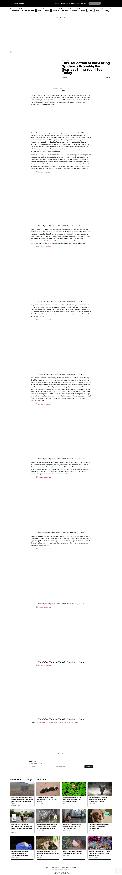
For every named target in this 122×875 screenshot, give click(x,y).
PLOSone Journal (73, 723)
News (83, 10)
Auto (47, 10)
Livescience (62, 723)
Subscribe (75, 3)
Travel (106, 10)
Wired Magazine (42, 723)
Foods (65, 10)
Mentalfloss (53, 723)
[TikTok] (98, 3)
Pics (90, 10)
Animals (15, 10)
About (57, 3)
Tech (98, 10)
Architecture (28, 10)
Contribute (65, 3)
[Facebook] (90, 3)
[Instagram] (93, 3)
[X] (96, 3)
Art (39, 10)
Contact (83, 3)
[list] (61, 10)
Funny (74, 10)
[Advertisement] (61, 34)
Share (108, 77)
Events (56, 10)
